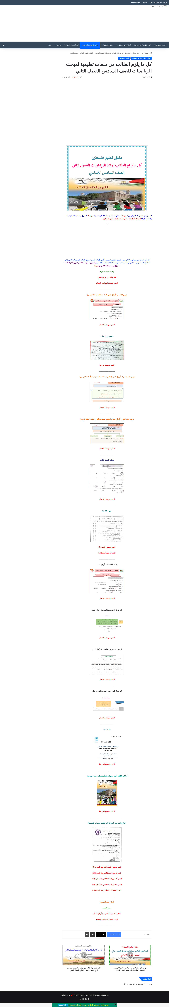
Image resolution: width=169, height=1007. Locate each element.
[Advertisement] (56, 23)
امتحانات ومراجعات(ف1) (124, 45)
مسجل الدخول (137, 984)
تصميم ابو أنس (65, 995)
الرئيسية (145, 2)
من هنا (124, 216)
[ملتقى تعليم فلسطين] (159, 5)
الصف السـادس (124, 58)
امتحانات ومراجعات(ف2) (72, 45)
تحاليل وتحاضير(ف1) (160, 45)
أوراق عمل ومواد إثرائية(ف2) (90, 45)
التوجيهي (59, 45)
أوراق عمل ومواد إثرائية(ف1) (142, 45)
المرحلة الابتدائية (135, 219)
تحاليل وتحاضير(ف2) (108, 45)
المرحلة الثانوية (108, 219)
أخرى (50, 45)
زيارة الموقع (63, 1005)
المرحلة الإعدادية (121, 219)
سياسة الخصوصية (135, 2)
